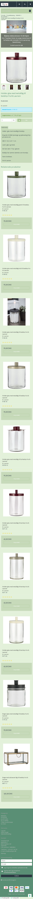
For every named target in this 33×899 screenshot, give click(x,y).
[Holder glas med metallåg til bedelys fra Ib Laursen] (16, 314)
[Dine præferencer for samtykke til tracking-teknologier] (30, 896)
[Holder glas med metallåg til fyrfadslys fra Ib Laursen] (16, 441)
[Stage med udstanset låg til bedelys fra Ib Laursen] (16, 759)
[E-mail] (16, 864)
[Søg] (24, 4)
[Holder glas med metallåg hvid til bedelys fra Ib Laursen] (16, 250)
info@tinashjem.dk (10, 851)
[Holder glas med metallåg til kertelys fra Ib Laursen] (16, 505)
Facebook (5, 880)
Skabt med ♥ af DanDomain (16, 894)
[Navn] (16, 860)
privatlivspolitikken (10, 872)
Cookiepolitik (15, 898)
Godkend (16, 875)
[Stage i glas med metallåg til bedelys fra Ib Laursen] (16, 695)
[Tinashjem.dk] (4, 4)
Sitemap (3, 853)
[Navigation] (19, 4)
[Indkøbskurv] (30, 4)
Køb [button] (26, 120)
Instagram (13, 880)
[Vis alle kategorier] (30, 11)
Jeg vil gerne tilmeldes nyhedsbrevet (16, 867)
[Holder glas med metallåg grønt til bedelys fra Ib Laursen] (16, 186)
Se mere (3, 824)
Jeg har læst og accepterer (12, 871)
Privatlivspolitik (5, 898)
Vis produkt (17, 224)
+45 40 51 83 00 (12, 849)
